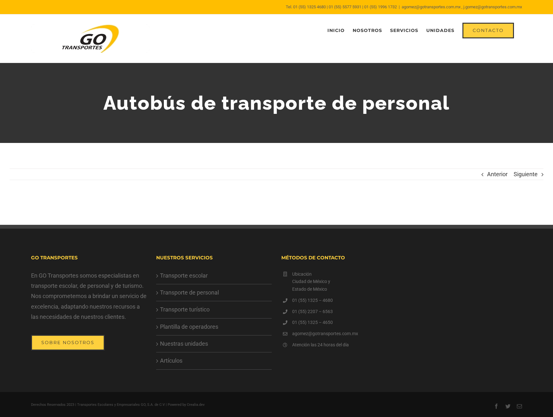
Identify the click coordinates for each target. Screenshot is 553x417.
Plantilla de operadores (189, 326)
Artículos (171, 360)
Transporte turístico (185, 309)
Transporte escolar (184, 275)
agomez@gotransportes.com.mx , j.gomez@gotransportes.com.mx (462, 6)
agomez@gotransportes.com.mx (325, 333)
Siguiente (526, 174)
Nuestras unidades (184, 343)
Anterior (497, 174)
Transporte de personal (189, 292)
